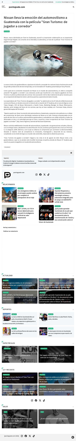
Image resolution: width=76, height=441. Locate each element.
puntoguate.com (18, 172)
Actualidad (54, 2)
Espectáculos (11, 2)
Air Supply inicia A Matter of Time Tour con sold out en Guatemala (31, 2)
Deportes (14, 314)
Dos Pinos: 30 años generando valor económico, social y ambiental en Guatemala (55, 390)
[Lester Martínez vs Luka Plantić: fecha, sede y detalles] (43, 317)
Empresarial (42, 386)
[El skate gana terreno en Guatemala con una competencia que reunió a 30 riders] (43, 331)
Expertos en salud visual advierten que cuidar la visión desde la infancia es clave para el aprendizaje (18, 420)
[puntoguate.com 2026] (11, 436)
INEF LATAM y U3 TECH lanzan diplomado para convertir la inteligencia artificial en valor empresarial (26, 213)
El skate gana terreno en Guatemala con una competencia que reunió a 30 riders (60, 333)
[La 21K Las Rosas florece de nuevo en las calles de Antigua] (7, 331)
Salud (42, 412)
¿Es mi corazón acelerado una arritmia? (54, 418)
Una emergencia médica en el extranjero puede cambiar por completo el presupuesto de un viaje (19, 285)
